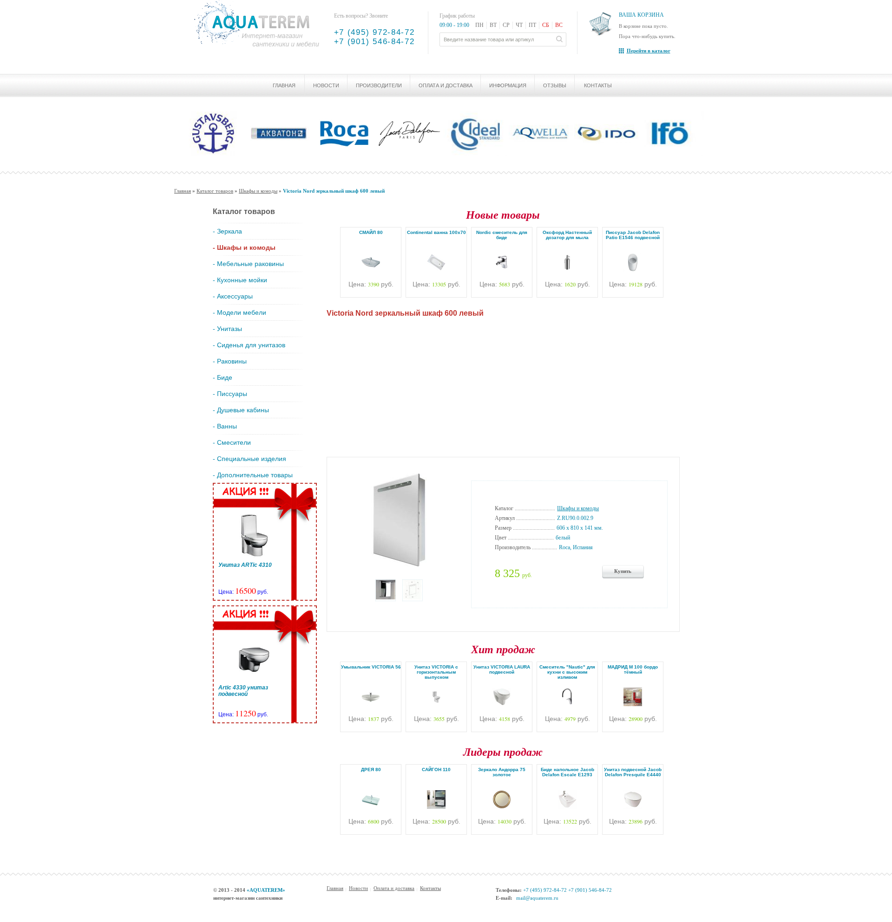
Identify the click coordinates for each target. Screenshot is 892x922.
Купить (622, 571)
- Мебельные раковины (248, 263)
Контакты (598, 85)
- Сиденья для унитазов (249, 345)
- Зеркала (227, 231)
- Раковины (230, 361)
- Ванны (225, 426)
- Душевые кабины (241, 410)
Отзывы (554, 85)
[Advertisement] (503, 385)
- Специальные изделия (249, 458)
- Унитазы (227, 328)
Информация (507, 85)
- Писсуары (230, 393)
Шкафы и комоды (258, 191)
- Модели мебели (239, 312)
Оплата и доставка (445, 85)
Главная (284, 85)
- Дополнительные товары (253, 475)
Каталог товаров (215, 191)
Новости (326, 85)
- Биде (222, 377)
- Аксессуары (233, 296)
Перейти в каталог (648, 50)
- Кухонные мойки (240, 280)
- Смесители (232, 442)
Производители (379, 85)
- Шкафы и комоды (244, 247)
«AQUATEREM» (266, 890)
